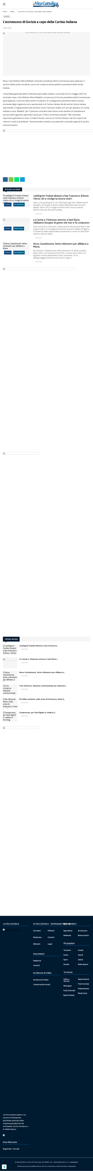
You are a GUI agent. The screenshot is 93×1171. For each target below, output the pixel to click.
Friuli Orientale (69, 990)
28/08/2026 (24, 702)
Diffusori (51, 931)
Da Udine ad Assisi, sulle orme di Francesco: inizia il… (42, 699)
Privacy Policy (41, 1166)
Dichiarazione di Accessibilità (26, 1166)
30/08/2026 (38, 214)
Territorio (67, 950)
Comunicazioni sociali (41, 984)
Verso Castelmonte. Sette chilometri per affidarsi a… (42, 672)
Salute (80, 960)
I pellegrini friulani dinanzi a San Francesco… (38, 646)
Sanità (80, 955)
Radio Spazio (83, 964)
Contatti (51, 937)
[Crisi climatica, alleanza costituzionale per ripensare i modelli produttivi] (10, 690)
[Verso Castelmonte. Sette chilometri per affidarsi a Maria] (16, 249)
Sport (65, 960)
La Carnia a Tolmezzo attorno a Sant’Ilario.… (38, 659)
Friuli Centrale (83, 984)
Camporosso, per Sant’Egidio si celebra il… (37, 713)
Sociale (66, 964)
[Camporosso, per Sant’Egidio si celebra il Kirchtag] (10, 716)
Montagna (18, 228)
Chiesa (6, 16)
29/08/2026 (24, 689)
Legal (50, 944)
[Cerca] (88, 4)
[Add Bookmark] (89, 28)
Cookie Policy (51, 1166)
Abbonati (36, 944)
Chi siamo (37, 931)
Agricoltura (67, 931)
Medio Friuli (82, 993)
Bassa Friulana (68, 995)
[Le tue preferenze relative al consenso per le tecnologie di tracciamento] (4, 1166)
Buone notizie (83, 935)
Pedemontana (83, 989)
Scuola (80, 950)
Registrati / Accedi (11, 1149)
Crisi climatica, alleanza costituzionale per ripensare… (43, 686)
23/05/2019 (7, 28)
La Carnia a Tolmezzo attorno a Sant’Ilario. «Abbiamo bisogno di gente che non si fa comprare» (61, 221)
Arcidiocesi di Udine (40, 980)
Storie (65, 955)
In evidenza (19, 204)
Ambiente (67, 935)
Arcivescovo (82, 931)
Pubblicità (37, 961)
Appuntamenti (83, 979)
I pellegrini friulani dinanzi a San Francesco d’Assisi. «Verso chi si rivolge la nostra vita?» (61, 197)
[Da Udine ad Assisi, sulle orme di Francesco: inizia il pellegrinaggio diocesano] (10, 703)
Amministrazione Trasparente (66, 1166)
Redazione (37, 937)
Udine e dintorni (66, 980)
